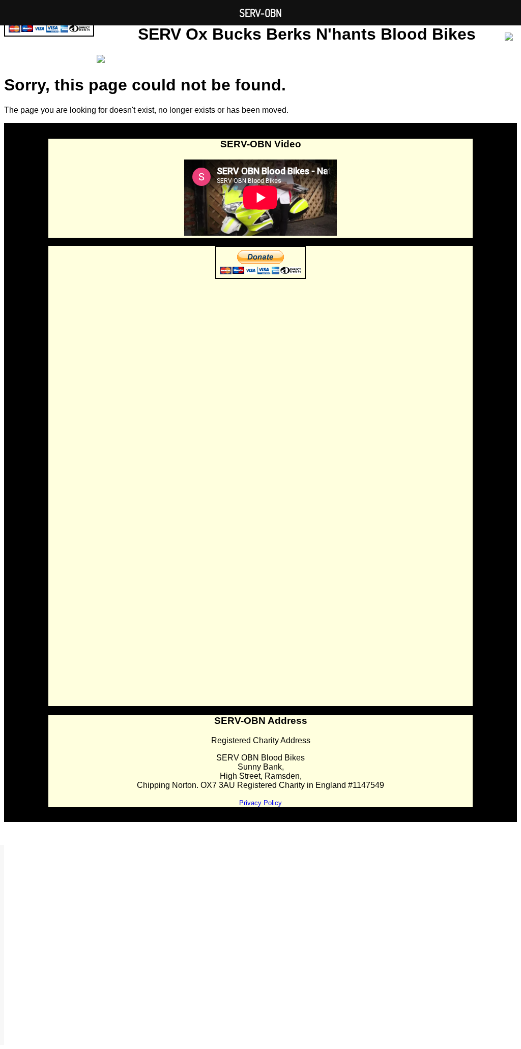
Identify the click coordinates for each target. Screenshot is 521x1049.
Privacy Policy (260, 803)
